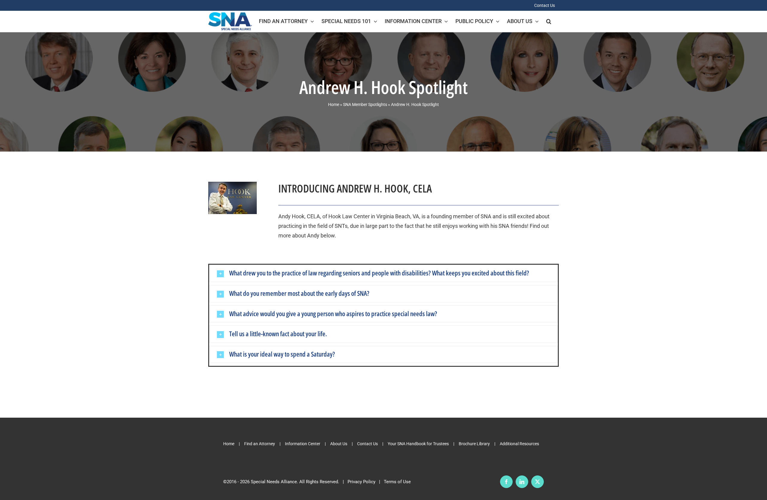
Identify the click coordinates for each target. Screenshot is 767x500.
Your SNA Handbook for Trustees (418, 443)
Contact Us (367, 443)
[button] (548, 21)
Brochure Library (474, 443)
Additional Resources (519, 443)
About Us (338, 443)
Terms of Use (397, 481)
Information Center (302, 443)
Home (333, 104)
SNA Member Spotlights (365, 104)
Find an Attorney (259, 443)
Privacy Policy (361, 481)
